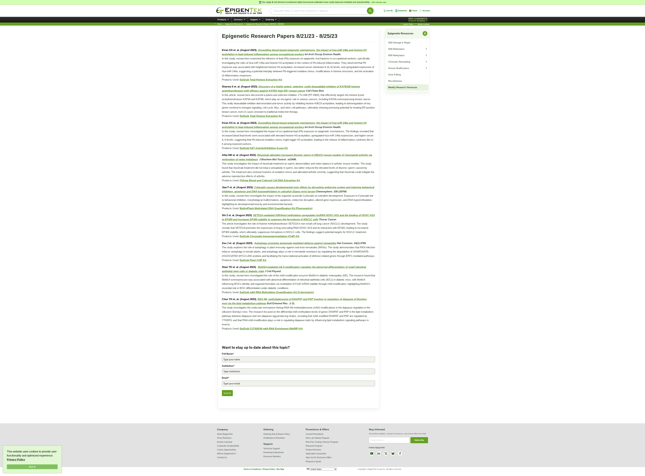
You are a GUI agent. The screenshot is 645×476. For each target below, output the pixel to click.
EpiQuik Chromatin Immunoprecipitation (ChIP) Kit (269, 236)
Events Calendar (224, 442)
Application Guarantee (316, 453)
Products (222, 20)
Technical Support (271, 448)
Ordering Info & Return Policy (276, 434)
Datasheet (402, 11)
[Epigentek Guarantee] (418, 19)
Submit (227, 393)
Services (238, 20)
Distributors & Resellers (274, 438)
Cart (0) (389, 11)
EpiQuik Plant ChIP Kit (253, 260)
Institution (228, 365)
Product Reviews (313, 450)
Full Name (228, 353)
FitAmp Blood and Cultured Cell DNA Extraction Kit (270, 180)
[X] (386, 453)
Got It (32, 466)
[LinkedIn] (379, 453)
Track (414, 11)
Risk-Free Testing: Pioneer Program (322, 442)
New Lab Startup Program (317, 438)
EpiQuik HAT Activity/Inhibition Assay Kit (264, 148)
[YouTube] (372, 453)
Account (426, 11)
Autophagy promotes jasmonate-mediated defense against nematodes (295, 243)
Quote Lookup (423, 24)
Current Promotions (315, 434)
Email (225, 377)
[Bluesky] (393, 453)
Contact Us (222, 457)
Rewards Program (314, 446)
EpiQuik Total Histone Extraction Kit (261, 79)
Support (254, 20)
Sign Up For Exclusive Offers (319, 457)
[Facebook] (400, 453)
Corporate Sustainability (228, 446)
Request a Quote (313, 461)
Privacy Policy (16, 459)
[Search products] (370, 10)
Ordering (270, 20)
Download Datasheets (273, 452)
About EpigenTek (225, 434)
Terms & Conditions (252, 469)
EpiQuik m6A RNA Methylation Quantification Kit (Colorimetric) (277, 292)
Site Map (280, 469)
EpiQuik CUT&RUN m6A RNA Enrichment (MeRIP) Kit (271, 328)
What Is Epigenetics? (226, 453)
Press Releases (224, 438)
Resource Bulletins (272, 456)
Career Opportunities (226, 450)
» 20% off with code (378, 2)
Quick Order (408, 24)
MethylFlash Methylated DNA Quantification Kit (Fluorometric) (276, 208)
